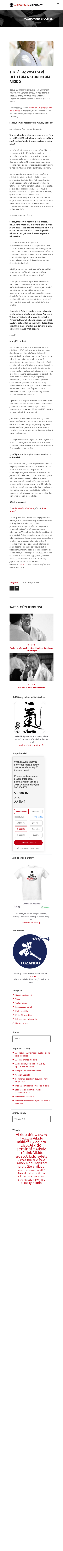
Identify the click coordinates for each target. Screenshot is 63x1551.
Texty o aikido (21, 1003)
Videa (17, 999)
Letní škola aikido (31, 1174)
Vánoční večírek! (22, 1075)
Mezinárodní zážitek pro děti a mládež (32, 1086)
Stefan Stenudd (35, 1179)
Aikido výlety (36, 1156)
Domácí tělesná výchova (31, 1159)
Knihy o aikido (21, 1011)
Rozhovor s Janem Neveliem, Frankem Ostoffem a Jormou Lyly (31, 649)
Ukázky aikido (31, 1183)
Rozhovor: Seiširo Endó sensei (31, 687)
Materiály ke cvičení (24, 1015)
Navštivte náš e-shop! (31, 922)
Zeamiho (23, 564)
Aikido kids (28, 1139)
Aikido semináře (29, 1147)
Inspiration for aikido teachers (29, 1170)
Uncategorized (21, 1023)
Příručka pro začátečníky (26, 1019)
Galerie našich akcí (23, 995)
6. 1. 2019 (31, 645)
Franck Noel (24, 1163)
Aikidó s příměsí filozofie (26, 1060)
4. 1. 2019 (31, 684)
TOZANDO (31, 976)
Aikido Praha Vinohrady (23, 508)
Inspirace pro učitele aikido (33, 1164)
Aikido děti (25, 1134)
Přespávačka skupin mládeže (28, 1071)
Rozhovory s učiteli (31, 582)
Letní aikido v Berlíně (24, 1097)
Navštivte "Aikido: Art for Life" (31, 745)
